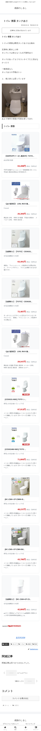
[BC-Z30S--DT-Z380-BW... (15, 549)
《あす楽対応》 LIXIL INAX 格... (17, 204)
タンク (15, 644)
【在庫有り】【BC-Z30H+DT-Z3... (18, 599)
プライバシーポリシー (11, 724)
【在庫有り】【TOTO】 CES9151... (18, 251)
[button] (37, 448)
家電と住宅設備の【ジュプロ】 (14, 403)
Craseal (6, 208)
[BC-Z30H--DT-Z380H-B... (15, 499)
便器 (29, 644)
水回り (6, 644)
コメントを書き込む (20, 698)
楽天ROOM (20, 638)
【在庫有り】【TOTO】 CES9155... (18, 302)
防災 (35, 644)
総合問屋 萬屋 (8, 160)
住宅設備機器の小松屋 (11, 256)
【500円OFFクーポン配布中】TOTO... (19, 156)
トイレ (22, 644)
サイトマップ (30, 724)
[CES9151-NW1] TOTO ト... (15, 399)
